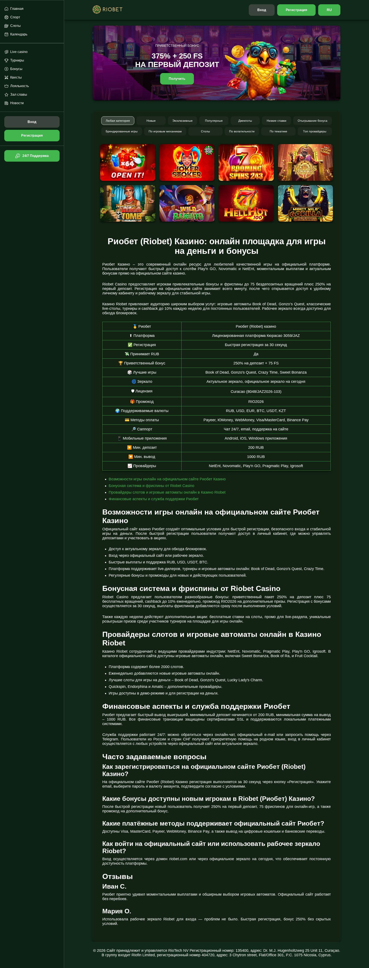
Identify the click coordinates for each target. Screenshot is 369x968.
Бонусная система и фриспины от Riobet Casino (151, 486)
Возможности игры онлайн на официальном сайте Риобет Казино (167, 479)
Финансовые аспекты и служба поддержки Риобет (154, 499)
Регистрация (296, 10)
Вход (261, 10)
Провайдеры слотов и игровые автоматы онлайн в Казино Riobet (167, 492)
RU (329, 10)
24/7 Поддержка (35, 156)
